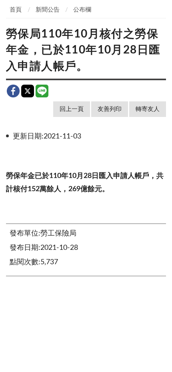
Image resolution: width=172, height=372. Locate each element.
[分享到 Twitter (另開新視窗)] (27, 91)
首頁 (16, 10)
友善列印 (110, 109)
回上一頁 (72, 109)
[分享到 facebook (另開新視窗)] (13, 91)
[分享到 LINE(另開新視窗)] (42, 91)
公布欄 (82, 10)
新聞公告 (48, 10)
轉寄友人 (148, 109)
